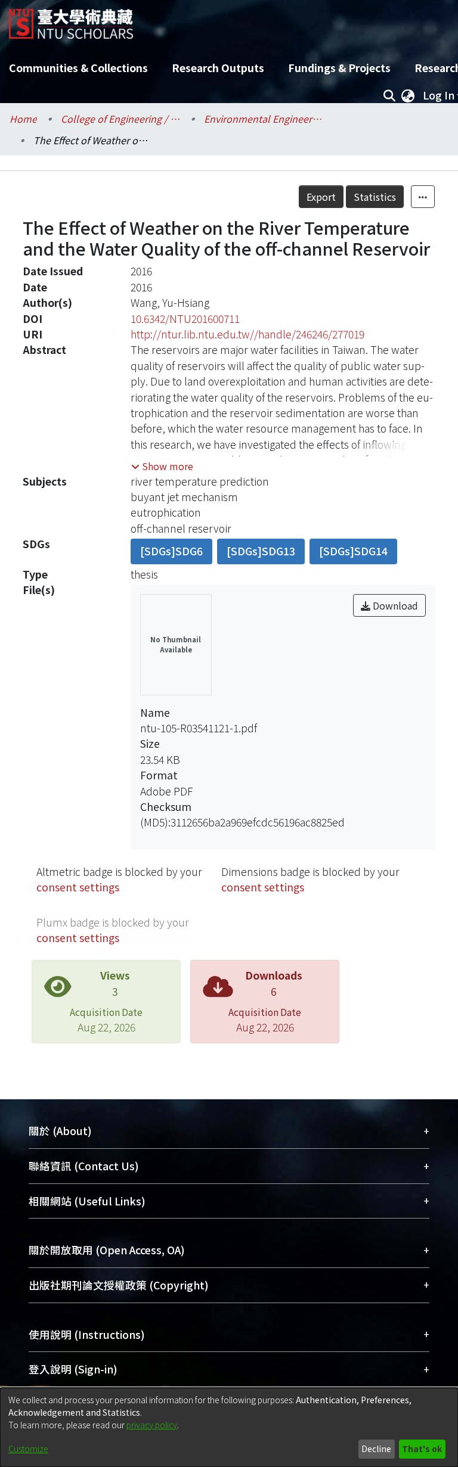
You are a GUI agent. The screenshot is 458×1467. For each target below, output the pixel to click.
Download (394, 605)
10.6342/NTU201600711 (185, 318)
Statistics (375, 196)
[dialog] (229, 1427)
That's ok (422, 1448)
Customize (28, 1448)
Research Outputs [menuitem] (218, 67)
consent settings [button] (77, 886)
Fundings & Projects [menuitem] (339, 67)
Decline (376, 1448)
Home (23, 118)
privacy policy (151, 1425)
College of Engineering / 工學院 (120, 118)
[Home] (71, 19)
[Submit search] (389, 95)
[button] (162, 466)
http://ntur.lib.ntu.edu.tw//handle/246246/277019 (247, 334)
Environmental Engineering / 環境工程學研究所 (263, 118)
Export (321, 196)
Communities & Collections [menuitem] (78, 67)
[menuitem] (408, 95)
